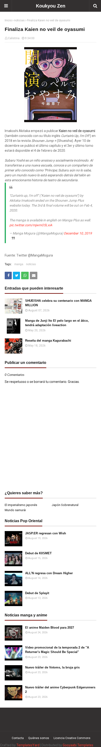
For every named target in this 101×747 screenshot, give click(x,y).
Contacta (18, 738)
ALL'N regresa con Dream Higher (49, 573)
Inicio (8, 20)
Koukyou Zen (50, 5)
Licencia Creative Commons (72, 738)
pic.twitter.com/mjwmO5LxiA (30, 225)
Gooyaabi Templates (78, 745)
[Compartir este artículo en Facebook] (8, 275)
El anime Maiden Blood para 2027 (49, 627)
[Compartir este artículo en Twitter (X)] (16, 275)
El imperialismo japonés (21, 505)
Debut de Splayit (37, 593)
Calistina (13, 38)
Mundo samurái (15, 510)
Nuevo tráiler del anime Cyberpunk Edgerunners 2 (60, 690)
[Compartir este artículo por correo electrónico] (33, 275)
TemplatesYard (27, 745)
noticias (19, 20)
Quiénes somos (38, 738)
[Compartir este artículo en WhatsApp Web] (25, 275)
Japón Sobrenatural (65, 505)
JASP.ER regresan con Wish (45, 533)
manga (18, 264)
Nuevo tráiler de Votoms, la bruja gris (52, 667)
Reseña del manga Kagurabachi (48, 340)
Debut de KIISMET (38, 553)
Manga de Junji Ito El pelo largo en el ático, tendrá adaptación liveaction (57, 323)
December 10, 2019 (78, 233)
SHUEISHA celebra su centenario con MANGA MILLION (58, 303)
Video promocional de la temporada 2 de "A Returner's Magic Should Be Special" (57, 650)
